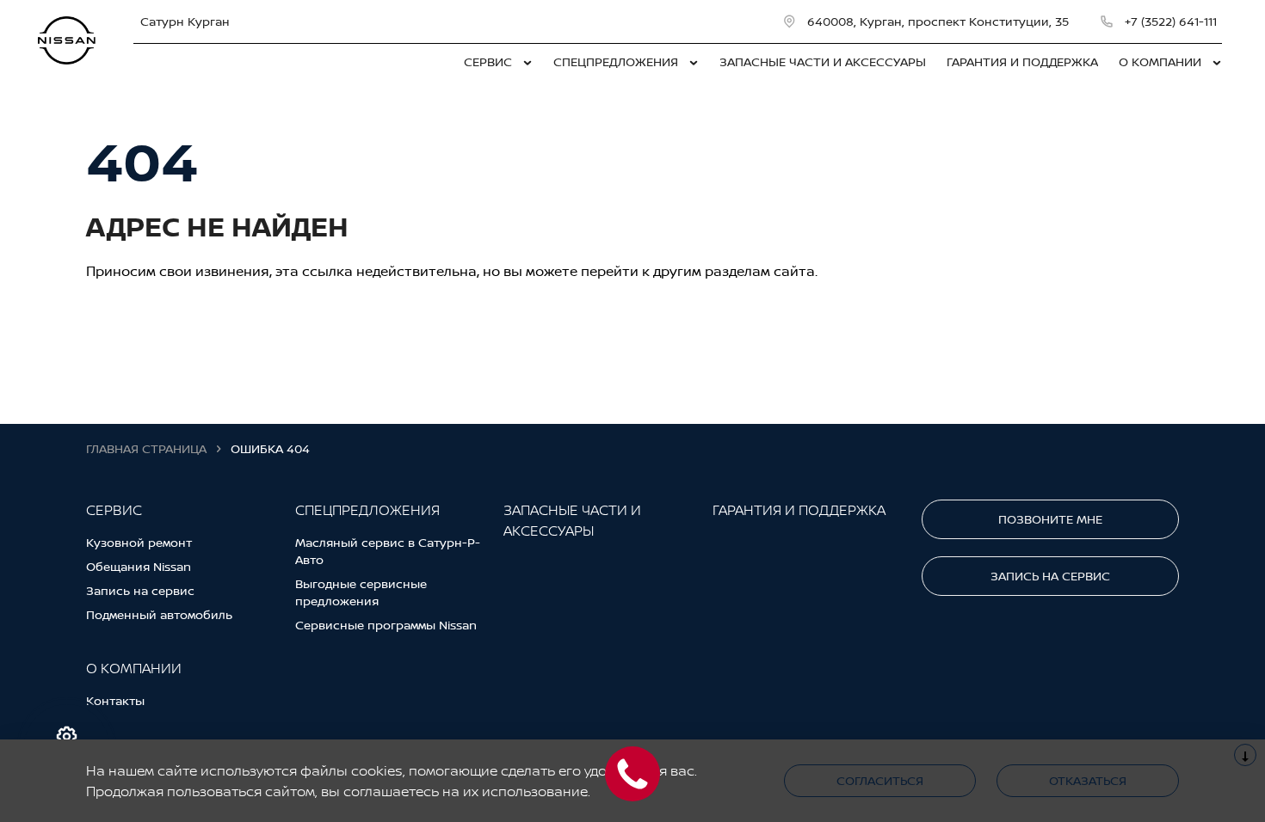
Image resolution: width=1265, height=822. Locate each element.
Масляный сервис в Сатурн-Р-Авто (387, 550)
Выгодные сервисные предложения (361, 592)
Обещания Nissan (138, 566)
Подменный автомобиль (159, 614)
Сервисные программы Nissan (386, 624)
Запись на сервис (140, 590)
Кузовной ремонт (139, 542)
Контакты (115, 700)
